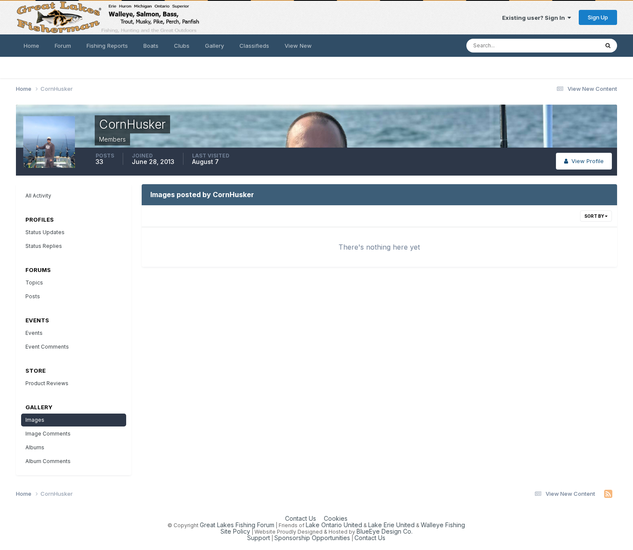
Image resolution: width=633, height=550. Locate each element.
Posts (32, 296)
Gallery (214, 45)
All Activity (38, 195)
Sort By (594, 216)
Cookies (336, 518)
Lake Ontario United (334, 524)
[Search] (608, 46)
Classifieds (254, 45)
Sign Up (598, 17)
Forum (63, 45)
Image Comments (48, 433)
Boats (150, 45)
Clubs (181, 45)
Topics (34, 282)
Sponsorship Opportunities (312, 537)
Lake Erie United (391, 524)
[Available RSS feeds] (608, 494)
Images (34, 420)
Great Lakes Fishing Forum (237, 524)
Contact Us (300, 518)
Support (258, 537)
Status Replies (43, 246)
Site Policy (235, 531)
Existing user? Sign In (535, 17)
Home (31, 45)
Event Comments (47, 346)
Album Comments (48, 461)
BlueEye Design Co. (385, 531)
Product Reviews (46, 383)
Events (34, 333)
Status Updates (567, 45)
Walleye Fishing (443, 524)
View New (298, 45)
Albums (34, 447)
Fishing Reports (107, 45)
